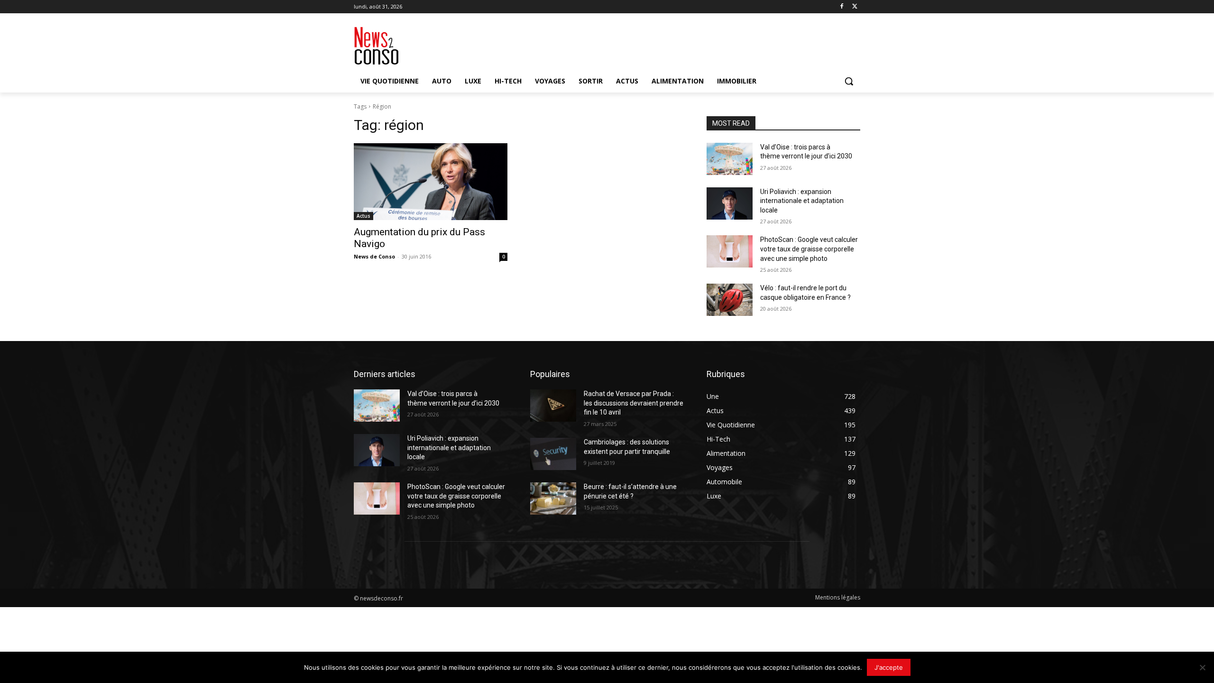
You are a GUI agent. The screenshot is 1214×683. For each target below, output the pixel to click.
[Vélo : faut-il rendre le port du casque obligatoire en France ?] (730, 300)
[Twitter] (854, 6)
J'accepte (888, 667)
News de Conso (374, 256)
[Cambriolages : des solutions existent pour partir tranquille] (553, 454)
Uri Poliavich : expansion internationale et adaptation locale (802, 201)
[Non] (1202, 667)
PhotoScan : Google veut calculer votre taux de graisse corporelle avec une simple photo (809, 249)
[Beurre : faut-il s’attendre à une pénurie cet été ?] (553, 498)
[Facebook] (841, 6)
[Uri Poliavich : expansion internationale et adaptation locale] (730, 203)
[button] (848, 81)
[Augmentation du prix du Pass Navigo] (430, 181)
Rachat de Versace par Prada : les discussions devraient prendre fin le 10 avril (633, 403)
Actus (363, 215)
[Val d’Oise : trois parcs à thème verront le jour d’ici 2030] (730, 159)
